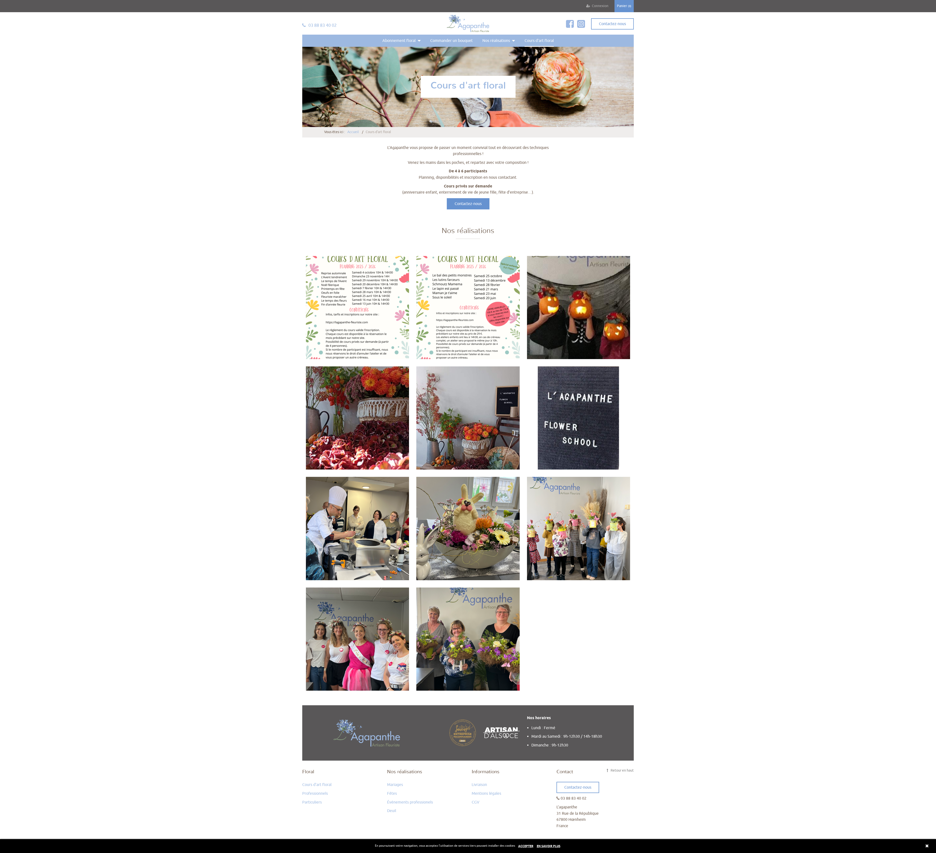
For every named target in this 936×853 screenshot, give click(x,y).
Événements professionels (410, 802)
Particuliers (312, 802)
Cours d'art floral (539, 40)
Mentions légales (486, 793)
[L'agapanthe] (468, 23)
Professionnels (315, 793)
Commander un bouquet (451, 40)
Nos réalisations (496, 40)
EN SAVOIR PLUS (548, 846)
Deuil (391, 810)
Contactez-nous (468, 203)
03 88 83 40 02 (322, 25)
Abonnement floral (399, 40)
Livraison (479, 784)
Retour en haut (622, 770)
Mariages (395, 784)
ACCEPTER (525, 846)
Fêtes (392, 793)
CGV (475, 802)
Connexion (600, 6)
